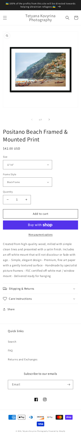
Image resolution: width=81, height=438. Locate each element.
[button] (5, 17)
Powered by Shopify (57, 431)
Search (12, 341)
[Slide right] (49, 119)
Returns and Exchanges (23, 359)
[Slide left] (32, 119)
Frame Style (9, 174)
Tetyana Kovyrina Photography (35, 431)
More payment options (41, 234)
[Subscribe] (68, 384)
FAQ (10, 350)
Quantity (8, 191)
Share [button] (11, 309)
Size (5, 156)
